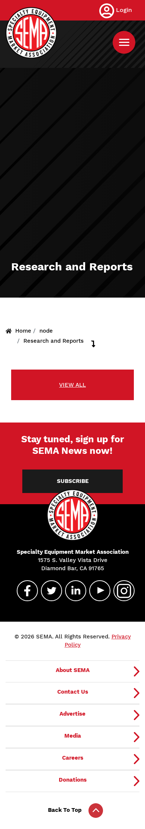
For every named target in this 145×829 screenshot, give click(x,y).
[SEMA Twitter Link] (48, 590)
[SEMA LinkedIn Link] (72, 590)
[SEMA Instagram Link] (120, 590)
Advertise (72, 713)
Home (23, 330)
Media (72, 735)
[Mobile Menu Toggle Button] (124, 42)
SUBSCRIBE (72, 481)
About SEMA (73, 670)
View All (72, 384)
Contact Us (72, 691)
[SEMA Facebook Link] (24, 590)
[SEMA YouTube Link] (96, 590)
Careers (72, 757)
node (46, 330)
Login (124, 9)
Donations (73, 779)
